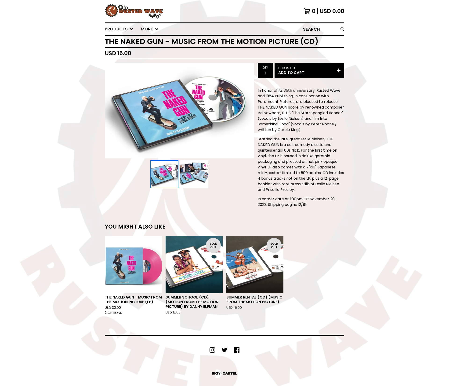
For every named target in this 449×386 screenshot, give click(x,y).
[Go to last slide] (111, 110)
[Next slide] (247, 110)
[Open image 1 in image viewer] (179, 110)
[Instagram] (212, 350)
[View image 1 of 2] (164, 174)
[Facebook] (237, 350)
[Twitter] (224, 350)
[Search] (342, 29)
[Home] (134, 11)
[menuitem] (119, 29)
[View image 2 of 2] (194, 174)
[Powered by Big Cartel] (224, 373)
